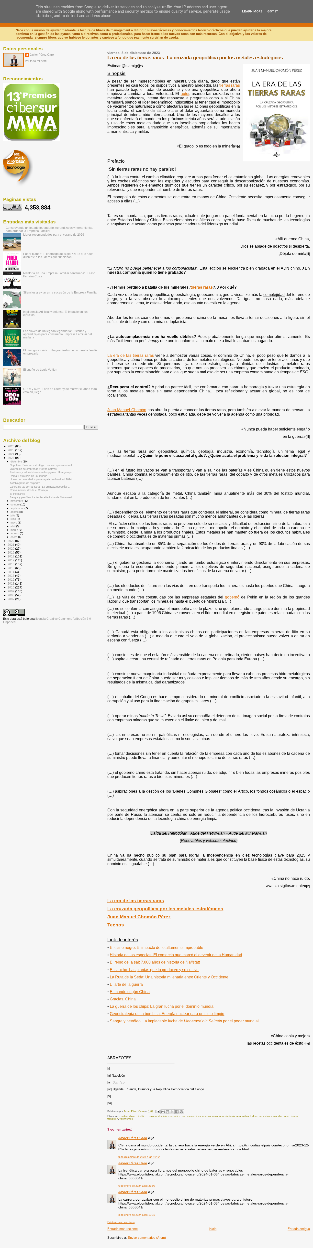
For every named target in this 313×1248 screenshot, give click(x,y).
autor (185, 94)
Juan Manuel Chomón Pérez (139, 916)
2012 (11, 579)
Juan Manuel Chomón (126, 410)
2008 (11, 595)
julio (13, 515)
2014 (11, 572)
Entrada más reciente (122, 1229)
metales (267, 1116)
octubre (15, 504)
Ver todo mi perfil (36, 61)
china (132, 1116)
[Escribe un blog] (167, 1111)
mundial (277, 1116)
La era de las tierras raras (130, 355)
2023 (11, 457)
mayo (14, 522)
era (184, 1116)
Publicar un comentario (120, 1222)
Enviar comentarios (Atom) (147, 1237)
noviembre (17, 500)
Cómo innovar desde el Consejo (29, 490)
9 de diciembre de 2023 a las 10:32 (139, 1156)
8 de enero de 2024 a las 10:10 (136, 1214)
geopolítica (242, 1116)
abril (13, 526)
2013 (11, 575)
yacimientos (126, 1118)
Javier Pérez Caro (132, 1138)
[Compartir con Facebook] (176, 1111)
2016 (11, 564)
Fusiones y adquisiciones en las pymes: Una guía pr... (42, 472)
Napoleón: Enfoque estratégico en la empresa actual (41, 465)
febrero (15, 533)
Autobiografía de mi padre (25, 483)
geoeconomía (210, 1116)
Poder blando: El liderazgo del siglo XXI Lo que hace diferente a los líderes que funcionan (58, 255)
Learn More (252, 11)
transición (112, 1118)
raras (286, 1116)
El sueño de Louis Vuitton (40, 369)
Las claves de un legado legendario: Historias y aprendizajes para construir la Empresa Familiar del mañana (57, 334)
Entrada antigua (299, 1229)
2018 (11, 556)
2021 (11, 544)
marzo (15, 529)
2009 (11, 591)
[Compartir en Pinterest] (181, 1111)
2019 (11, 552)
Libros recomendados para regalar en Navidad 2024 (41, 479)
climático (141, 1116)
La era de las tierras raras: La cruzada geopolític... (40, 486)
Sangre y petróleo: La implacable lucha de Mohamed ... (42, 497)
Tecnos (115, 924)
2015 (11, 568)
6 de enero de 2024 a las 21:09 (136, 1185)
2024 (11, 454)
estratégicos (194, 1116)
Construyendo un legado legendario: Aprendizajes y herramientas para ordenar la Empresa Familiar (49, 229)
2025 (11, 450)
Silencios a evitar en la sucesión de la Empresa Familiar (60, 292)
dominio (162, 1116)
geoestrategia (227, 1116)
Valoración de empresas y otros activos (33, 468)
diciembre (17, 461)
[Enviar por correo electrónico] (162, 1111)
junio (14, 518)
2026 (11, 446)
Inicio (212, 1229)
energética (174, 1116)
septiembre (17, 508)
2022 (11, 540)
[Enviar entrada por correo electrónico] (157, 1111)
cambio (124, 1116)
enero (14, 536)
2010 (11, 587)
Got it (272, 11)
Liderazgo (256, 1116)
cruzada (152, 1116)
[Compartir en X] (172, 1111)
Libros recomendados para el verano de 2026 (53, 234)
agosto (15, 511)
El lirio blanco (17, 493)
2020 (11, 548)
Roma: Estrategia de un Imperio (28, 475)
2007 (11, 599)
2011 (11, 583)
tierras (294, 1116)
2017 (11, 560)
